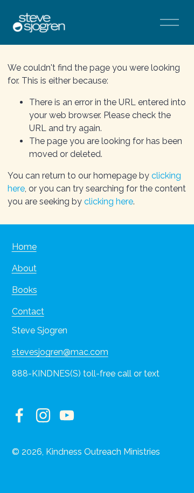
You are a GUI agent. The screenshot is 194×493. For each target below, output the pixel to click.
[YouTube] (66, 415)
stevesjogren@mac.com (60, 352)
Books (24, 290)
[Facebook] (19, 415)
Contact (28, 311)
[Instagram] (43, 415)
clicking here (108, 201)
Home (24, 247)
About (24, 268)
